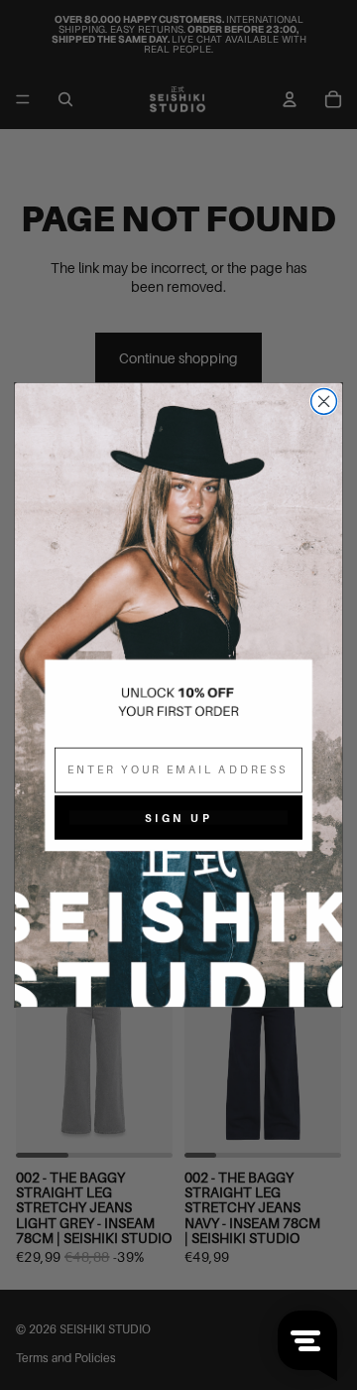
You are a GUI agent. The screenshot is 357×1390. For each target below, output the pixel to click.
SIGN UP (178, 817)
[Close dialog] (324, 401)
